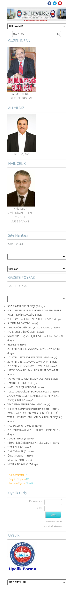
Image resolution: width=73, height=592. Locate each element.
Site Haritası (15, 244)
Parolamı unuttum (54, 521)
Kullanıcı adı (35, 501)
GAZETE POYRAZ (17, 286)
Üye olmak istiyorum (53, 525)
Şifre (39, 507)
